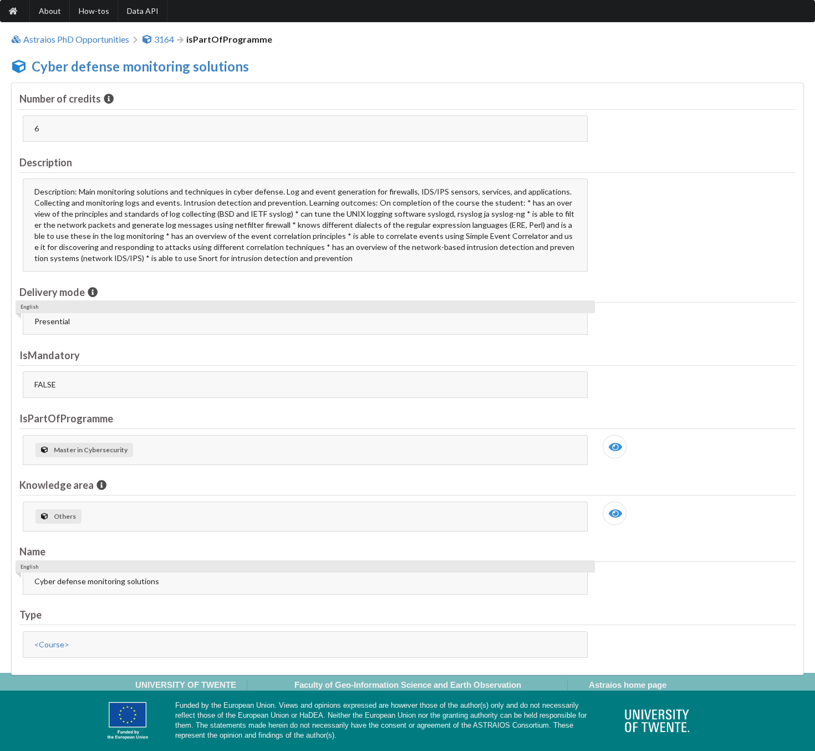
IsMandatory (49, 355)
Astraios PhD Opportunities (76, 39)
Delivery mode (52, 292)
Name (32, 551)
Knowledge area (56, 485)
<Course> (51, 644)
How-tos (94, 11)
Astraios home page (627, 684)
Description (45, 162)
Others (65, 516)
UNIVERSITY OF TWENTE (185, 684)
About (50, 11)
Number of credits (60, 99)
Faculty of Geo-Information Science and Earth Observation (407, 684)
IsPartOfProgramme (66, 418)
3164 (164, 39)
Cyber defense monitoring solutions (140, 66)
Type (30, 615)
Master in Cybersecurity (91, 450)
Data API (143, 11)
